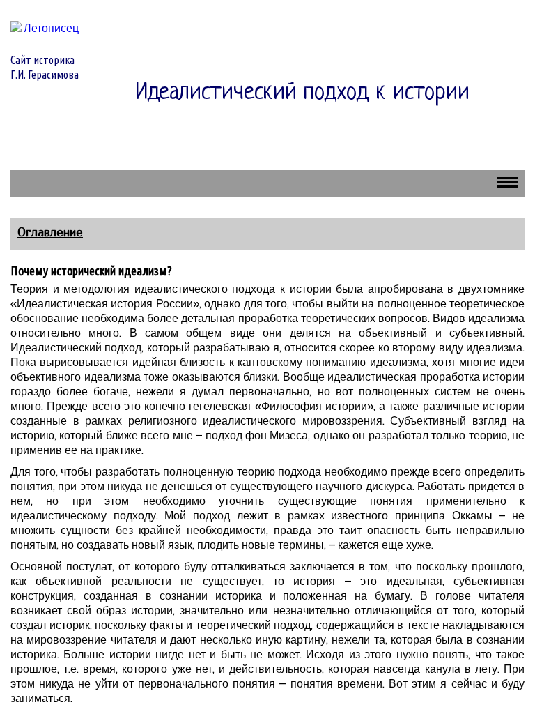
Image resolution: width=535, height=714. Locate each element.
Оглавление (50, 232)
